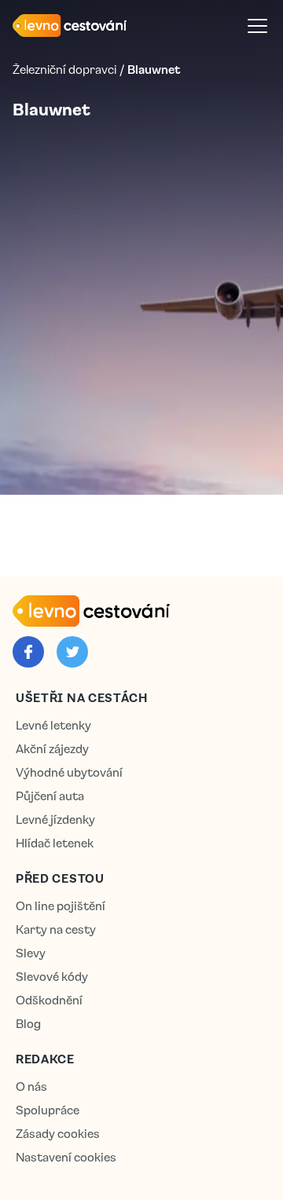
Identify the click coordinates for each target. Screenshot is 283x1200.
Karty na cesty (56, 929)
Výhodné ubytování (69, 772)
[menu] (257, 25)
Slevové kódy (52, 976)
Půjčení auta (50, 795)
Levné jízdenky (55, 819)
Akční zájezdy (52, 748)
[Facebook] (28, 652)
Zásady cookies (58, 1133)
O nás (31, 1086)
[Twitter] (72, 652)
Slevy (31, 953)
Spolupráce (47, 1110)
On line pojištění (60, 905)
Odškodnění (49, 1000)
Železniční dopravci (64, 69)
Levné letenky (53, 725)
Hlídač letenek (55, 843)
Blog (28, 1023)
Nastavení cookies (66, 1157)
